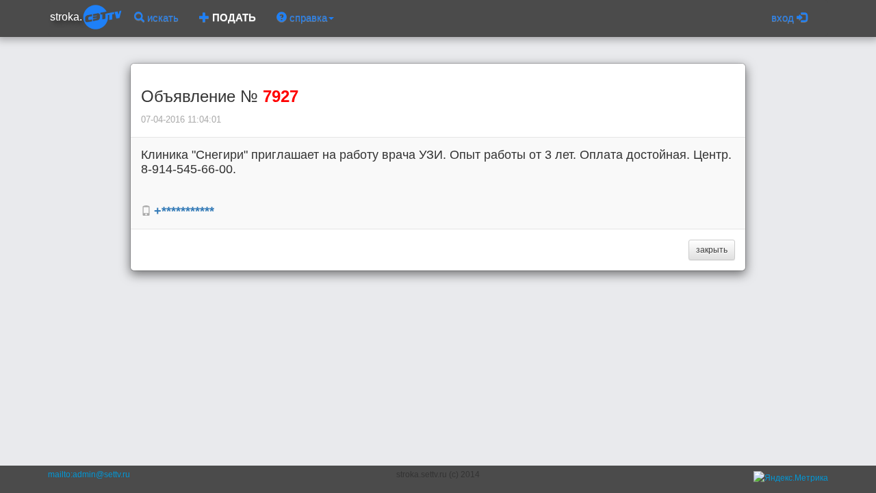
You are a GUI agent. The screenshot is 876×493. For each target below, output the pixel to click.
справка (307, 17)
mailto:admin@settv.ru (89, 474)
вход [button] (784, 17)
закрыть (711, 250)
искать (161, 17)
